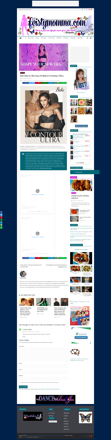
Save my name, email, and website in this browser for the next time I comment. (40, 382)
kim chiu (32, 80)
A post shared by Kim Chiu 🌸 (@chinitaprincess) (38, 211)
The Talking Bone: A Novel (78, 151)
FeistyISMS (65, 38)
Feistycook (43, 38)
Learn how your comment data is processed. (48, 389)
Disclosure (31, 38)
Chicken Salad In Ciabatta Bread (85, 218)
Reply (24, 336)
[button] (75, 270)
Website (21, 375)
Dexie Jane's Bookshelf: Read (80, 134)
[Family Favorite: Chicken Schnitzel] (81, 185)
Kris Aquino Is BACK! (74, 233)
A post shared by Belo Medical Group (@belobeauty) (37, 253)
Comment (22, 346)
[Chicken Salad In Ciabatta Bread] (74, 219)
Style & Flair (51, 38)
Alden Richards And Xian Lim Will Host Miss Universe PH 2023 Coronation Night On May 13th (60, 311)
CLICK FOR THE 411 (81, 92)
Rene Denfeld (76, 152)
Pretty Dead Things (77, 156)
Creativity (58, 38)
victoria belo (57, 80)
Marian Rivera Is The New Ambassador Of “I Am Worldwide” (31, 266)
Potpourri (72, 38)
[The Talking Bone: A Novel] (72, 151)
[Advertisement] (55, 3)
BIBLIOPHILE (80, 38)
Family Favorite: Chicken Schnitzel (80, 197)
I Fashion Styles (27, 329)
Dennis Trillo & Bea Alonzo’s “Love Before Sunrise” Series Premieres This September (25, 311)
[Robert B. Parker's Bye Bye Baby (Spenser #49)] (72, 146)
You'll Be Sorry (76, 141)
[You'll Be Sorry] (72, 141)
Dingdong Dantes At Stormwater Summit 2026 (80, 236)
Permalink (37, 331)
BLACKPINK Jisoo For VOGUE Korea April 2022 (42, 309)
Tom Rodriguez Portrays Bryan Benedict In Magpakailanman (56, 266)
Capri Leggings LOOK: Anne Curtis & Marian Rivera (81, 228)
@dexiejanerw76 (79, 172)
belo (22, 80)
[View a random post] (90, 38)
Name (20, 363)
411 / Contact (52, 413)
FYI (25, 38)
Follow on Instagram (82, 126)
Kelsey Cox (75, 157)
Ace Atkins (75, 149)
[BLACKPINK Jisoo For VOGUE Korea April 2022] (43, 299)
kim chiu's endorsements (49, 80)
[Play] (82, 259)
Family (37, 38)
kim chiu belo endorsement (40, 80)
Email (20, 369)
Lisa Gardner (76, 142)
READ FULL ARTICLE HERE (45, 168)
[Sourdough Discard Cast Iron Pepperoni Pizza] (74, 212)
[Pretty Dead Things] (72, 156)
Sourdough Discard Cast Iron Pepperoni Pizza (85, 211)
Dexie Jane (30, 78)
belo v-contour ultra (26, 80)
